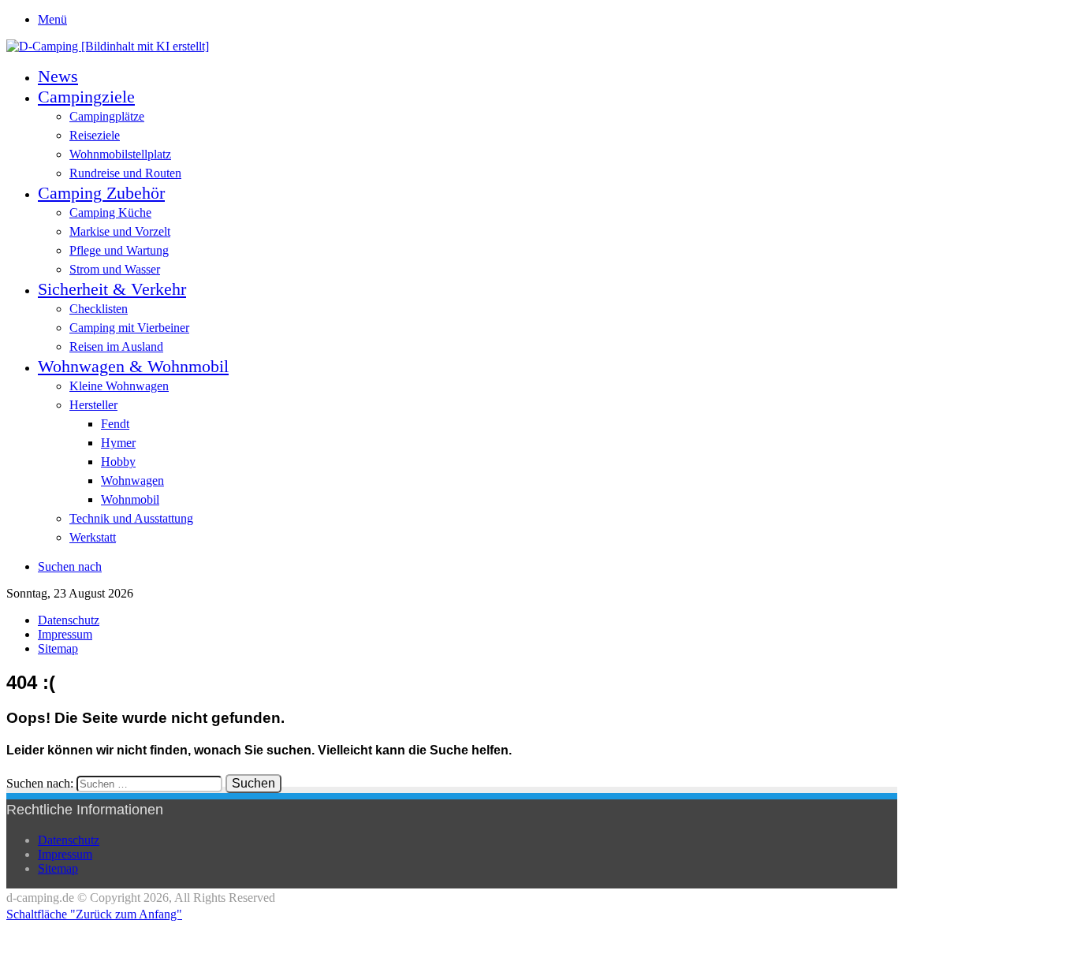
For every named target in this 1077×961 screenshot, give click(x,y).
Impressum (65, 634)
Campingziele (86, 96)
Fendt (115, 423)
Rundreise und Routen (125, 173)
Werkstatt (92, 537)
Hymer (118, 442)
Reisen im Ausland (116, 346)
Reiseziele (94, 135)
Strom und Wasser (114, 269)
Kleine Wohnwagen (119, 386)
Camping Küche (110, 212)
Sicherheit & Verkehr (112, 289)
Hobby (118, 461)
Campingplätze (106, 116)
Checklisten (98, 308)
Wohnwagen (132, 480)
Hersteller (93, 405)
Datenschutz (68, 620)
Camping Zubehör (101, 193)
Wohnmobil (130, 499)
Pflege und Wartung (119, 250)
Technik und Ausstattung (131, 518)
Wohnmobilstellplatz (120, 154)
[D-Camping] (107, 46)
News (58, 76)
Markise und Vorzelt (119, 231)
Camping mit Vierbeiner (129, 327)
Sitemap (58, 648)
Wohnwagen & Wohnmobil (133, 366)
